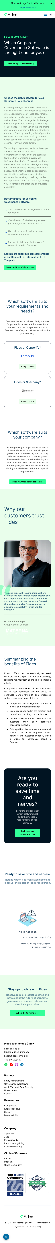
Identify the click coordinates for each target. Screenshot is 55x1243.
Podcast (8, 1161)
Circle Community (13, 1165)
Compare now (27, 367)
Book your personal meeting (20, 64)
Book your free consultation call (27, 482)
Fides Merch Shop (13, 1146)
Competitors (10, 1105)
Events (7, 1158)
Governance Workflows (16, 1084)
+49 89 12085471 (13, 1059)
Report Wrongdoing (14, 1143)
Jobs (6, 1136)
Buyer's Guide (11, 1115)
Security (8, 1112)
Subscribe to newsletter (27, 1013)
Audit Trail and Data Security (18, 1087)
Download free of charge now (20, 267)
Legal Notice (19, 1226)
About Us (9, 1133)
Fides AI (8, 1093)
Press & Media (11, 1140)
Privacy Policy (35, 1226)
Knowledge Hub (12, 1108)
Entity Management (14, 1080)
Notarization (10, 1090)
